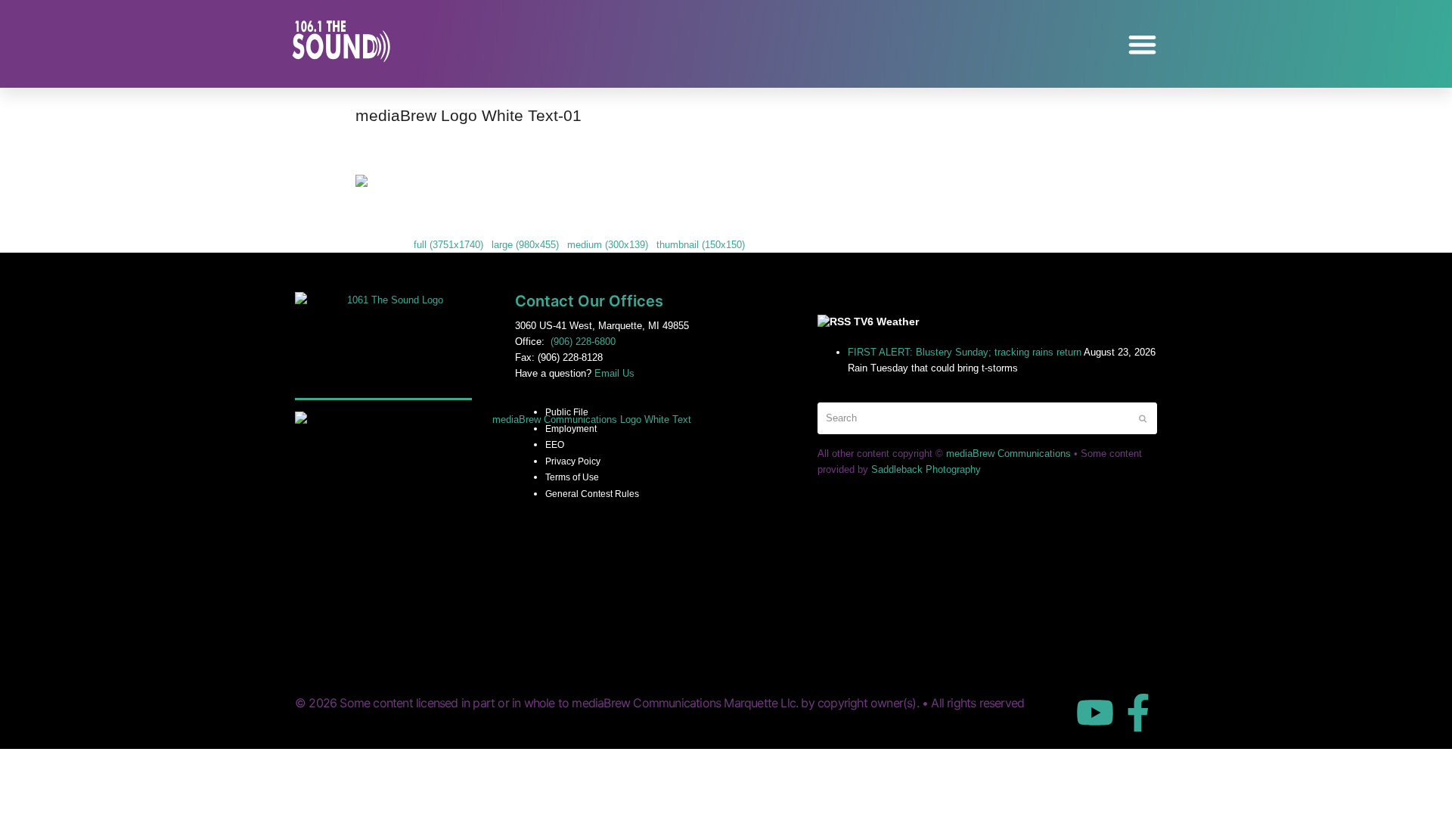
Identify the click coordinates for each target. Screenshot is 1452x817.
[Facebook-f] (1138, 713)
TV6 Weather (886, 321)
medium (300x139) (607, 244)
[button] (1143, 44)
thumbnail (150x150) (700, 244)
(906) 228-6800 (583, 341)
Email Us (614, 373)
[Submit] (1142, 418)
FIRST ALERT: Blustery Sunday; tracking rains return (964, 352)
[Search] (987, 417)
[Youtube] (1095, 713)
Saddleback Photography (926, 469)
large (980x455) (525, 244)
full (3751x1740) (448, 244)
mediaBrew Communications (1008, 453)
